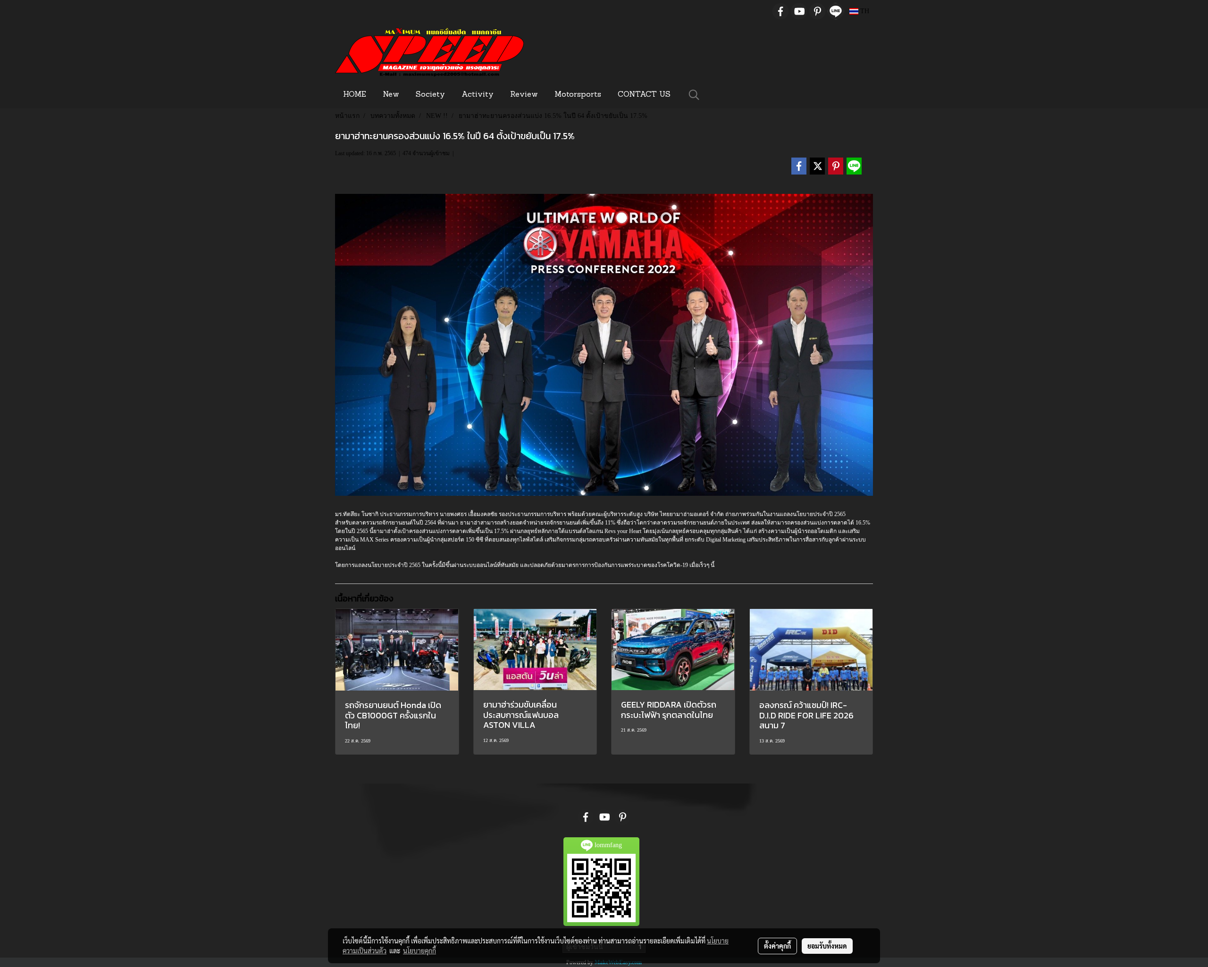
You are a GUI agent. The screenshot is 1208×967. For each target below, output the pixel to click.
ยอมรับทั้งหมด (827, 946)
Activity (477, 95)
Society (430, 95)
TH (863, 11)
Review (524, 95)
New (391, 95)
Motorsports (577, 95)
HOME (354, 95)
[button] (694, 95)
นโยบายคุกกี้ (419, 950)
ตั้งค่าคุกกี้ (777, 946)
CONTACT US (644, 95)
